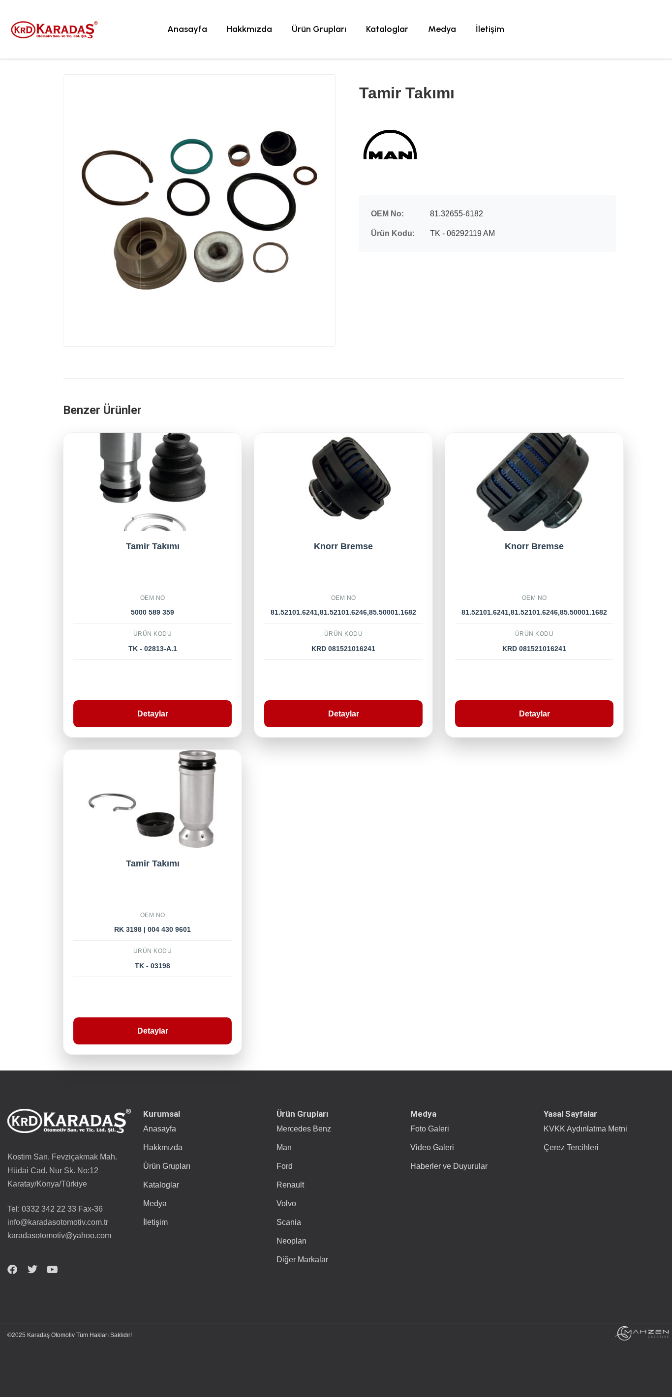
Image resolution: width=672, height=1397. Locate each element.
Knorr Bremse (343, 546)
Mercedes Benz (303, 1129)
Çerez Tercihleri (571, 1147)
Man (284, 1147)
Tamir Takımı (153, 546)
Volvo (286, 1203)
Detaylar (152, 714)
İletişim (490, 29)
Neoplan (291, 1241)
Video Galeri (432, 1147)
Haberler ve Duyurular (449, 1166)
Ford (284, 1166)
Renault (290, 1185)
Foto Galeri (429, 1129)
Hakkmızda (249, 29)
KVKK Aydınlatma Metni (585, 1129)
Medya (442, 29)
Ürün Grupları (319, 29)
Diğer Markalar (302, 1259)
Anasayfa (187, 29)
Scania (288, 1222)
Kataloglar (387, 29)
